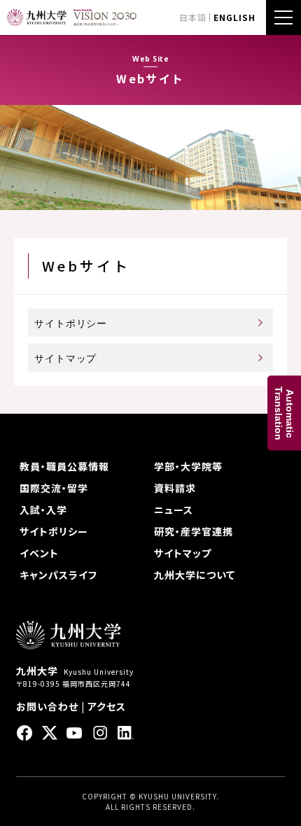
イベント (39, 553)
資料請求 (175, 488)
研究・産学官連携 (193, 531)
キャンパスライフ (58, 575)
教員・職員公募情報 (64, 466)
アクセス (107, 706)
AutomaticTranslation (284, 413)
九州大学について (194, 575)
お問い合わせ (47, 706)
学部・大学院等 (188, 466)
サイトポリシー (70, 323)
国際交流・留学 (54, 488)
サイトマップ (65, 358)
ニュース (173, 510)
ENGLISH (234, 17)
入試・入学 (43, 510)
